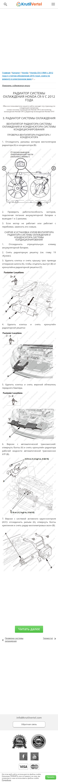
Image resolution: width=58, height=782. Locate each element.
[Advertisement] (29, 39)
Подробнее (6, 780)
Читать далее (29, 629)
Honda (25, 72)
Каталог (16, 72)
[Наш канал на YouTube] (35, 756)
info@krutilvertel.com (29, 717)
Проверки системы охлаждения (14, 639)
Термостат (48, 638)
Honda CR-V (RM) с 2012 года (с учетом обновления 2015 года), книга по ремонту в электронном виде (27, 75)
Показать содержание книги (16, 85)
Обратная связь (29, 724)
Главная (6, 72)
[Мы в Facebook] (23, 756)
